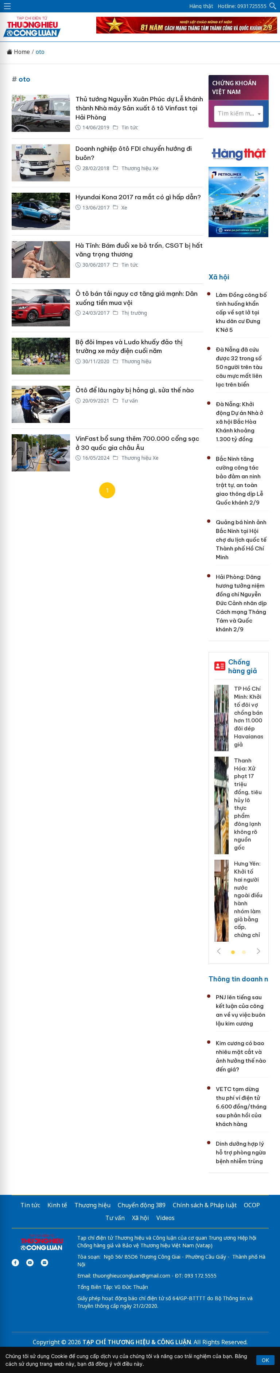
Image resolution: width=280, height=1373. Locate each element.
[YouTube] (30, 1262)
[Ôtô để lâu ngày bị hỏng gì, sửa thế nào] (41, 404)
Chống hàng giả (242, 666)
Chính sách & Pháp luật (205, 1205)
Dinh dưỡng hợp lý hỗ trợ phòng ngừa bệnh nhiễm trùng (241, 1152)
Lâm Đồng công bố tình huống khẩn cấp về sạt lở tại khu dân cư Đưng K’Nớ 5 (241, 312)
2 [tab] (244, 952)
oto (40, 51)
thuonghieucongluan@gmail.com (131, 1275)
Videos (165, 1218)
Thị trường (133, 312)
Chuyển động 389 (142, 1205)
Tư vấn (129, 400)
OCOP (252, 1205)
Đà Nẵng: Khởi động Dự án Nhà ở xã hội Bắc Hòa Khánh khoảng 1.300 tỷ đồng (239, 422)
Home (21, 51)
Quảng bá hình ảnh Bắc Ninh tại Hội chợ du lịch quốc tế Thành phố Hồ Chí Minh (241, 540)
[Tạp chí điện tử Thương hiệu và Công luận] (42, 1243)
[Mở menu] (7, 6)
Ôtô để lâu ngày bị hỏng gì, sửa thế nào (134, 390)
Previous (218, 951)
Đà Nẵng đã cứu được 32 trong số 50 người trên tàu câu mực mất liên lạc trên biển (239, 367)
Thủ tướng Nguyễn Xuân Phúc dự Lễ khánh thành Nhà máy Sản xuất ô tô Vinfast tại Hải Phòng (139, 108)
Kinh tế (57, 1205)
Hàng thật (201, 6)
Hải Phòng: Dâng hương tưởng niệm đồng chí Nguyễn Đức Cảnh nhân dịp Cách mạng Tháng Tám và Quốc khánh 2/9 (241, 603)
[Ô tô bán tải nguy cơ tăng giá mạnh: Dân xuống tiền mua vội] (41, 307)
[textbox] (238, 113)
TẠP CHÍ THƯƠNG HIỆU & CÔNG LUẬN (136, 1342)
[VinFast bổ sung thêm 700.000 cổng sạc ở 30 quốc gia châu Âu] (41, 452)
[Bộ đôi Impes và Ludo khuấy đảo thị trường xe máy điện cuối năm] (41, 356)
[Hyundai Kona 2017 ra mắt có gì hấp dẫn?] (41, 211)
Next (258, 951)
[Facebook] (15, 1262)
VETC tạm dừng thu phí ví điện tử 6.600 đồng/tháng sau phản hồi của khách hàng (241, 1106)
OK (265, 1360)
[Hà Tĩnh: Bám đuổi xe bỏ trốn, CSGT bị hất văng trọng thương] (41, 259)
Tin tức (129, 127)
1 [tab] (233, 952)
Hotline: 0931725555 (242, 6)
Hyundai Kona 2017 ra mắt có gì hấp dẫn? (138, 197)
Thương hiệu (135, 361)
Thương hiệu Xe (139, 168)
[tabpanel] (238, 816)
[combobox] (238, 114)
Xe (123, 207)
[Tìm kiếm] (273, 6)
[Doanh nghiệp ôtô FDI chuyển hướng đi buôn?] (41, 162)
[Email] (44, 1262)
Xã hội (219, 277)
